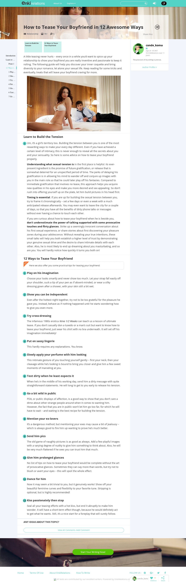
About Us (58, 3)
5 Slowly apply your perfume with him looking (12, 88)
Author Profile (148, 67)
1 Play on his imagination (12, 72)
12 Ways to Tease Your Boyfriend (10, 68)
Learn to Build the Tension (10, 59)
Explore (70, 3)
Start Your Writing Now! (93, 552)
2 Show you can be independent (12, 76)
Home (20, 572)
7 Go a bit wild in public (12, 96)
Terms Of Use (36, 572)
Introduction (10, 55)
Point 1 (11, 63)
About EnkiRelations (60, 572)
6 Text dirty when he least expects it (12, 92)
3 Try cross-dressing (12, 80)
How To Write (83, 572)
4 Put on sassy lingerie (12, 84)
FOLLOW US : (135, 573)
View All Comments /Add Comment (74, 530)
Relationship (32, 34)
